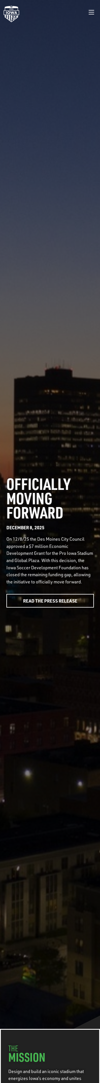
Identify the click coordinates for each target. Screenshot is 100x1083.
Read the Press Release (50, 601)
